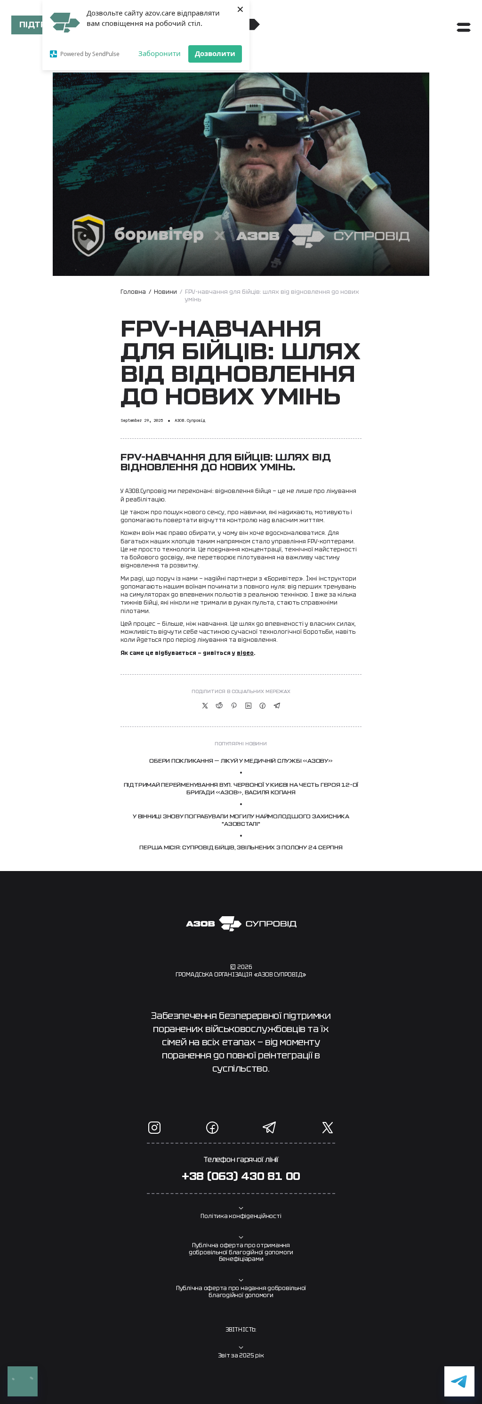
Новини (165, 292)
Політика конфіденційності (241, 1216)
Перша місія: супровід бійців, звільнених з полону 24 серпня (240, 847)
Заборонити (159, 53)
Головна (133, 292)
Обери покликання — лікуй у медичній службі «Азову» (240, 761)
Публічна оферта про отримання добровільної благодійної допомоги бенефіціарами (241, 1252)
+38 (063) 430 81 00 (241, 1176)
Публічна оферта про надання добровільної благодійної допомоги (241, 1292)
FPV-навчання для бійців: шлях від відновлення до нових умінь (272, 296)
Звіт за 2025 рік (241, 1355)
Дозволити (215, 53)
